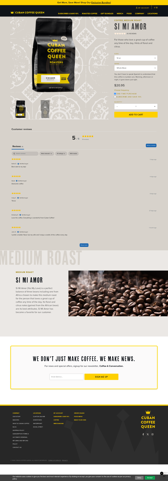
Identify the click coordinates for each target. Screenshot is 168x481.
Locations (153, 13)
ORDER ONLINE (79, 413)
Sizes (116, 53)
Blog (14, 427)
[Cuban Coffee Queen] (27, 14)
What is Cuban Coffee (21, 423)
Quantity (118, 102)
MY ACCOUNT (142, 8)
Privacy (65, 460)
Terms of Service (54, 460)
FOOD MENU (78, 417)
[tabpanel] (84, 200)
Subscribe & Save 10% (68, 13)
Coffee (118, 20)
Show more (84, 245)
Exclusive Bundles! (101, 2)
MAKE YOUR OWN (80, 420)
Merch (120, 13)
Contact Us (17, 447)
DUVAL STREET (38, 427)
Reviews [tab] (17, 146)
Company (139, 13)
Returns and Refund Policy (20, 442)
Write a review (151, 145)
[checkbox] (73, 154)
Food (129, 13)
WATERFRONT (37, 423)
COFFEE (56, 420)
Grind (116, 63)
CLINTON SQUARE (39, 417)
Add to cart (136, 114)
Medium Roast (133, 20)
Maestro (16, 420)
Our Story (16, 417)
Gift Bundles (107, 13)
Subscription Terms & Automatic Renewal (21, 435)
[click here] (143, 434)
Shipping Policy (18, 430)
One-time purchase (126, 93)
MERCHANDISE (59, 423)
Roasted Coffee (89, 13)
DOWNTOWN (37, 420)
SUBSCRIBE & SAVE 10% (61, 417)
